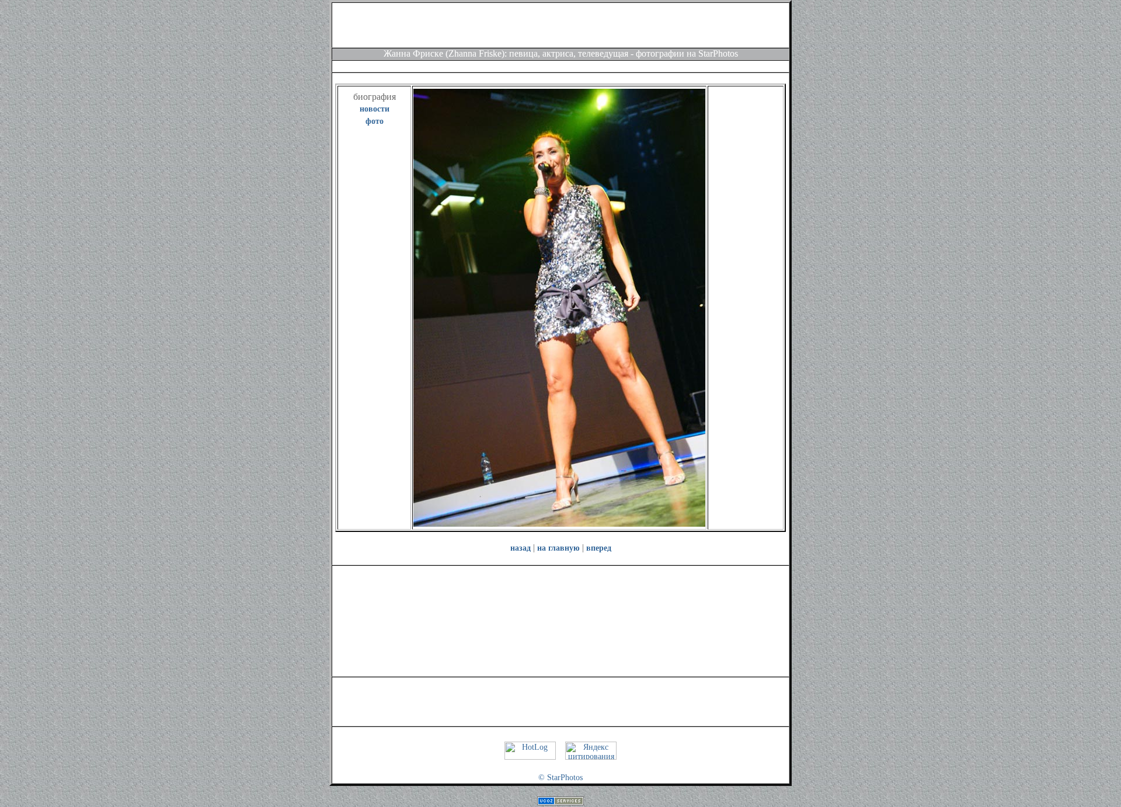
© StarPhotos (560, 777)
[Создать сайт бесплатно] (560, 802)
